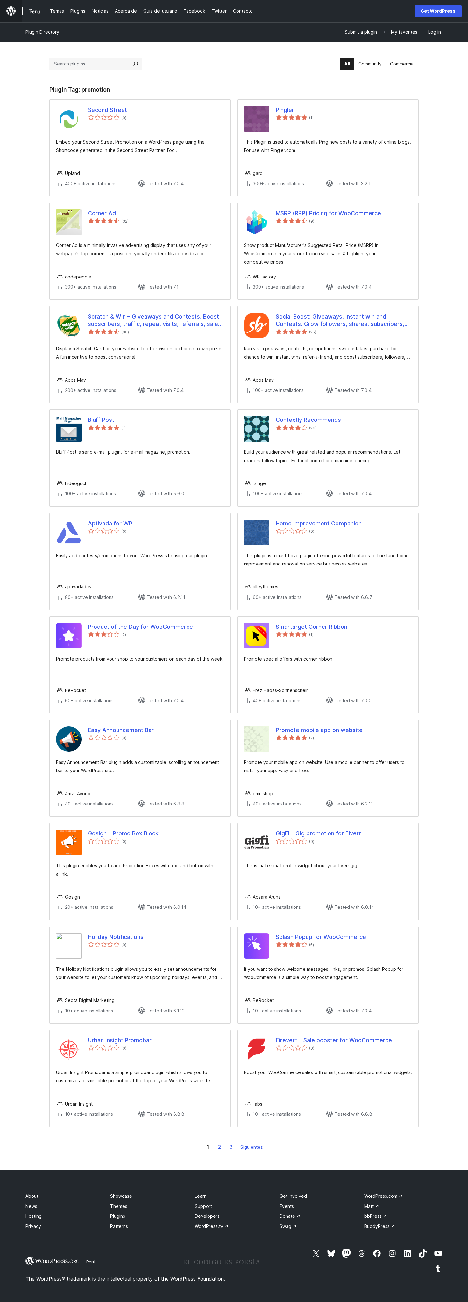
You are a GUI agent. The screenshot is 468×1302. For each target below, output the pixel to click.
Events (287, 1206)
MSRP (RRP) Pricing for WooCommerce (328, 213)
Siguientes (251, 1147)
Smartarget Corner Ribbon (311, 626)
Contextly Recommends (308, 419)
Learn (201, 1196)
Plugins (117, 1216)
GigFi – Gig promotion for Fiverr (318, 833)
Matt (371, 1206)
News (31, 1206)
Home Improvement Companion (319, 523)
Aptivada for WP (110, 523)
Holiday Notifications (116, 937)
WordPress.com (383, 1196)
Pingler (285, 109)
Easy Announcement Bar (121, 730)
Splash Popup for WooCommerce (321, 937)
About (31, 1196)
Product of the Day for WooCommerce (140, 626)
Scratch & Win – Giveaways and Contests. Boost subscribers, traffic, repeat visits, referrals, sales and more (154, 320)
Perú (90, 1261)
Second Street (107, 109)
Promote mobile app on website (319, 730)
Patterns (119, 1226)
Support (203, 1206)
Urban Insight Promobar (120, 1040)
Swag (288, 1226)
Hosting (33, 1216)
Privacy (33, 1226)
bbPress (375, 1216)
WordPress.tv (212, 1226)
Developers (207, 1216)
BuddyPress (379, 1226)
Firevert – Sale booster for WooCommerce (334, 1040)
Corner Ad (102, 213)
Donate (290, 1216)
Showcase (121, 1196)
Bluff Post (101, 419)
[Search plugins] (135, 64)
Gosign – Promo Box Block (123, 833)
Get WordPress (438, 11)
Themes (118, 1206)
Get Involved (293, 1196)
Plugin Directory (42, 32)
